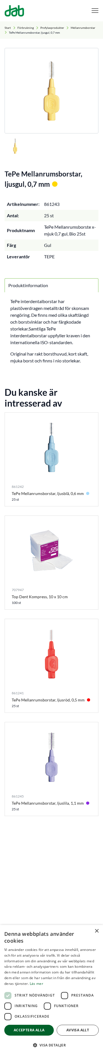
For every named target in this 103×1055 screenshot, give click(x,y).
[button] (51, 1045)
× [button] (96, 931)
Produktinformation (28, 285)
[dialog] (51, 990)
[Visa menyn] (95, 10)
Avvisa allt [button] (77, 1030)
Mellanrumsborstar (83, 27)
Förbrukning (25, 27)
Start (8, 27)
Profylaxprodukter (52, 27)
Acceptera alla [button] (29, 1030)
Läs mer (36, 983)
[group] (51, 90)
